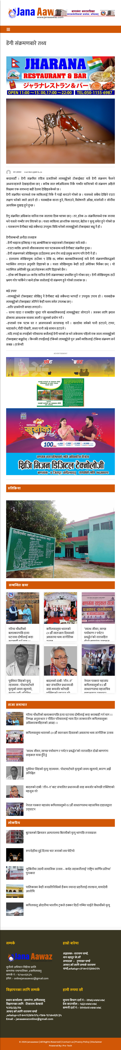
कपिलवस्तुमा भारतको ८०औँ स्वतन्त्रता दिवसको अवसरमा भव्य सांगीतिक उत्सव (60, 635)
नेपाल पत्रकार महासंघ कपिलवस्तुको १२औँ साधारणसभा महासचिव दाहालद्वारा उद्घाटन (97, 687)
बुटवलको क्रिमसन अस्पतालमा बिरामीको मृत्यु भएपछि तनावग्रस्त (61, 833)
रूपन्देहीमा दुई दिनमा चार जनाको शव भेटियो (50, 851)
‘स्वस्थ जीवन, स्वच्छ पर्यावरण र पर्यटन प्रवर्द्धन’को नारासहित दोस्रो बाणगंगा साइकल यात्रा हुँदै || (96, 637)
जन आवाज (17, 172)
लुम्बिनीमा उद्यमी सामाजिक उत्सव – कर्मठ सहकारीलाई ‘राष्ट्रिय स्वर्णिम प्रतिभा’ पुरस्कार (68, 871)
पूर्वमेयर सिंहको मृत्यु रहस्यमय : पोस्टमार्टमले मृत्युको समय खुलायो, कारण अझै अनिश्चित (21, 687)
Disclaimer (96, 1042)
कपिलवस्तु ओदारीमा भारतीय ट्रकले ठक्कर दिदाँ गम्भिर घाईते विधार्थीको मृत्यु (68, 905)
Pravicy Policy (82, 1042)
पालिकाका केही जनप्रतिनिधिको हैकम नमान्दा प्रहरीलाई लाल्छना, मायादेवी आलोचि (66, 889)
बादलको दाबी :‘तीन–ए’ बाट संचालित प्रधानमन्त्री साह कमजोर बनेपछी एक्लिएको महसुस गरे (59, 687)
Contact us (68, 1042)
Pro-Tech (67, 1046)
